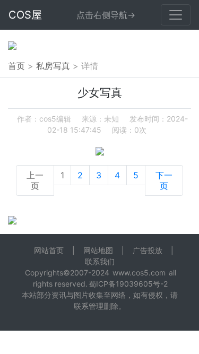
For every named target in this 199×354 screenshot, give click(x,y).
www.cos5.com (139, 272)
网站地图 (98, 250)
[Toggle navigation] (176, 14)
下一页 (163, 180)
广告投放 (147, 250)
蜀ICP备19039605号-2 (128, 283)
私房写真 (53, 66)
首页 (16, 66)
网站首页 (49, 250)
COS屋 (25, 14)
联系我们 (100, 261)
